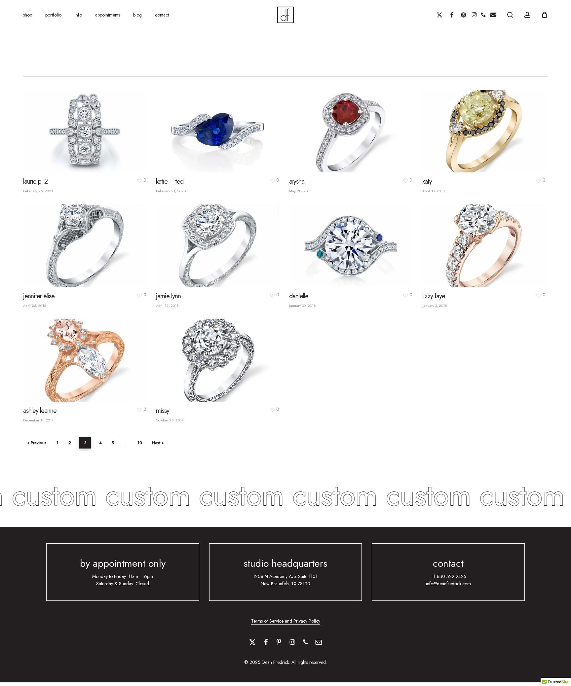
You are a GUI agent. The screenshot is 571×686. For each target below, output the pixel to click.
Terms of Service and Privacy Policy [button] (285, 621)
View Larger (69, 124)
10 (139, 443)
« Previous (37, 443)
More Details (99, 124)
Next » (158, 443)
